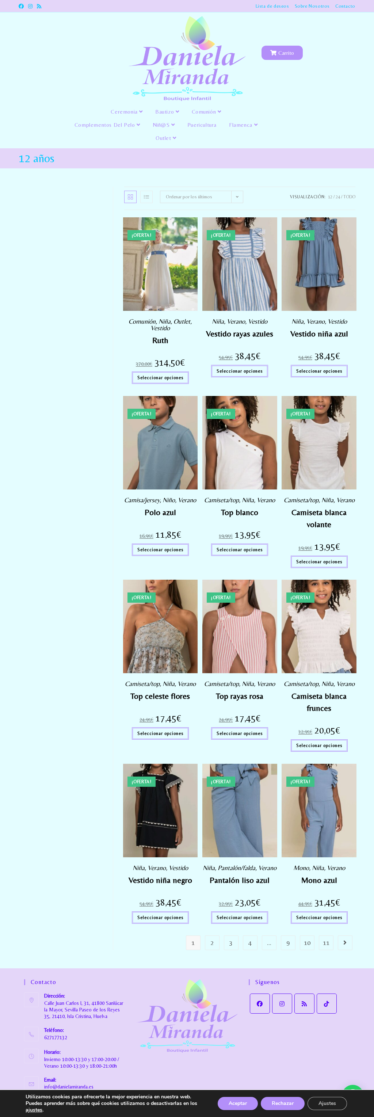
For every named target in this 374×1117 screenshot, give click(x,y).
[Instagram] (282, 1004)
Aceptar (238, 1103)
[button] (193, 225)
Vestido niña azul (319, 333)
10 (307, 942)
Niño (169, 500)
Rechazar (283, 1103)
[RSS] (304, 1004)
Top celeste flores (160, 696)
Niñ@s (162, 125)
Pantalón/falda (236, 868)
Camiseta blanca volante (319, 518)
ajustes (34, 1110)
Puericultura (202, 125)
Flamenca (241, 125)
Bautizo (165, 111)
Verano (236, 321)
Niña (165, 321)
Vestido (160, 328)
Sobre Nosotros (312, 6)
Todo (349, 196)
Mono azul (319, 880)
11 (326, 942)
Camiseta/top (221, 500)
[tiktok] (327, 1004)
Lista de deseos (272, 6)
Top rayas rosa (239, 696)
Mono (301, 868)
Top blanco (239, 512)
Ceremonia (125, 111)
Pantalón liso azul (240, 880)
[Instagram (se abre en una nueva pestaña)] (30, 6)
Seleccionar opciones (160, 377)
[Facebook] (260, 1004)
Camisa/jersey (142, 500)
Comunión (205, 111)
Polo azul (160, 512)
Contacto (345, 6)
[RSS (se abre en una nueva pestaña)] (39, 6)
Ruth (160, 340)
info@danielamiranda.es (69, 1087)
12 (330, 196)
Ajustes (327, 1103)
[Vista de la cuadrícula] (130, 197)
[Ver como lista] (146, 197)
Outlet (164, 138)
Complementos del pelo (106, 125)
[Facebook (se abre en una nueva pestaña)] (22, 6)
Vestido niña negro (160, 880)
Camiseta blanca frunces (319, 702)
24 (338, 196)
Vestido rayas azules (239, 333)
